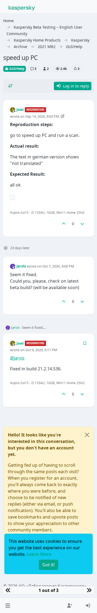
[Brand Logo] (22, 7)
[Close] (87, 434)
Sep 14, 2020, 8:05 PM (42, 116)
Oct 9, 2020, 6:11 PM (41, 349)
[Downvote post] (82, 223)
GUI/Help (17, 68)
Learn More (39, 554)
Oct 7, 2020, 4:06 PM (58, 266)
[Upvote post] (63, 223)
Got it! (48, 565)
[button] (7, 605)
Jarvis (21, 266)
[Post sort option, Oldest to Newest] (10, 86)
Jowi (20, 109)
